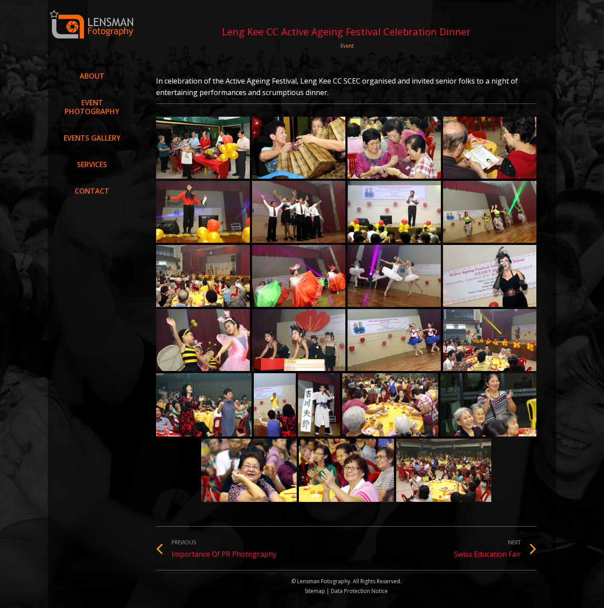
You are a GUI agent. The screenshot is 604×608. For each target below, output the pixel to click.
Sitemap (315, 591)
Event (347, 46)
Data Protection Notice (358, 591)
